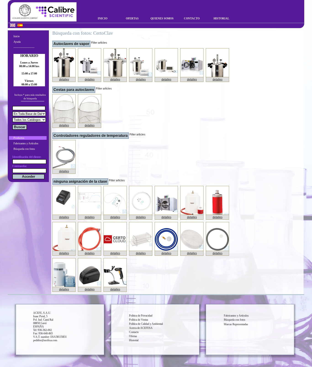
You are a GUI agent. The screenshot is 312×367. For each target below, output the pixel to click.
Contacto (192, 18)
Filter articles (99, 42)
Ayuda (17, 41)
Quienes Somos (162, 18)
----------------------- (23, 47)
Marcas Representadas (236, 324)
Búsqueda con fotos (24, 148)
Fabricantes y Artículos (25, 143)
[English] (12, 26)
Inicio (102, 18)
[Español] (20, 26)
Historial (221, 18)
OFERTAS (132, 18)
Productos (18, 138)
